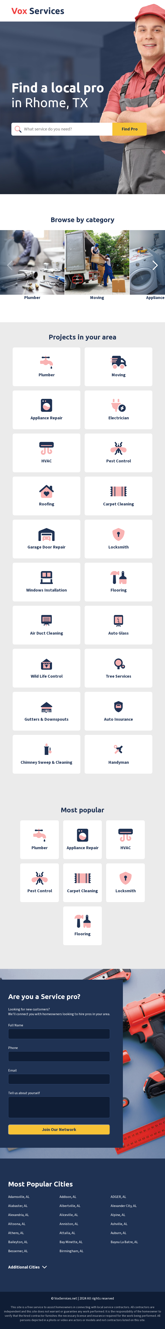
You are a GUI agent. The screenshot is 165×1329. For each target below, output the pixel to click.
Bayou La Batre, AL (124, 1242)
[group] (32, 265)
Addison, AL (68, 1196)
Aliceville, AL (69, 1215)
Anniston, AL (69, 1224)
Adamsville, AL (18, 1196)
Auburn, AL (118, 1233)
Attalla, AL (67, 1233)
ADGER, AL (118, 1196)
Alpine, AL (118, 1215)
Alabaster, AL (18, 1206)
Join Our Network (59, 1130)
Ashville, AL (119, 1224)
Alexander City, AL (124, 1206)
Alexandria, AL (18, 1215)
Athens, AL (16, 1233)
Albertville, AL (70, 1206)
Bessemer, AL (18, 1251)
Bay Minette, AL (71, 1242)
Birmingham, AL (71, 1251)
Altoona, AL (16, 1224)
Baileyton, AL (18, 1242)
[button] (155, 265)
